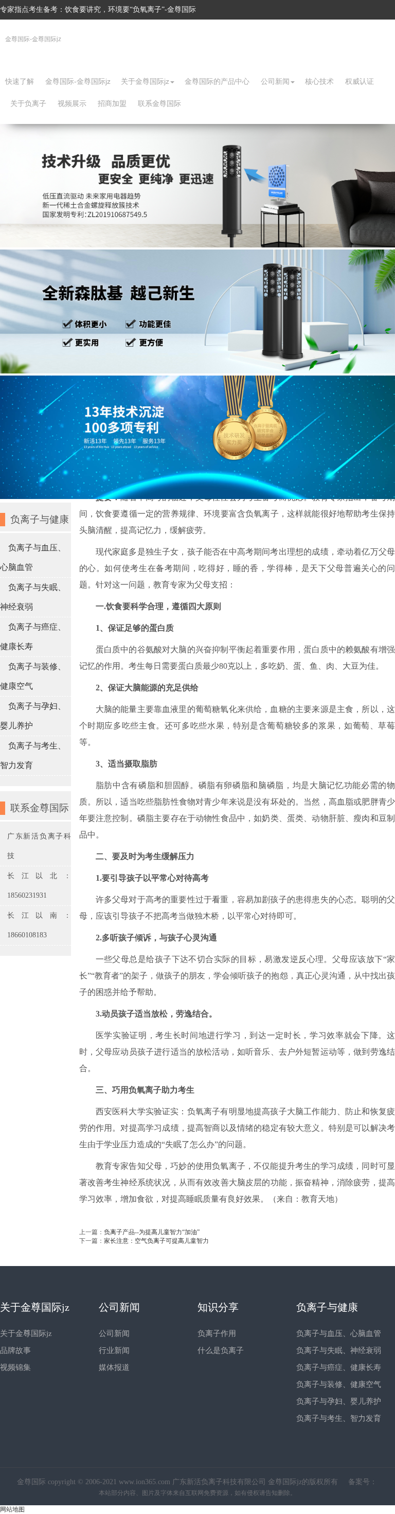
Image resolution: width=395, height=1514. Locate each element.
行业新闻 (114, 1350)
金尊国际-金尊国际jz (33, 39)
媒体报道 (114, 1367)
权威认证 (359, 81)
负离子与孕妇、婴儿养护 (338, 1401)
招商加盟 (112, 103)
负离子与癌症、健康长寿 (338, 1367)
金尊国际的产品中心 (217, 81)
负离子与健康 (327, 1307)
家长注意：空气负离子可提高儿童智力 (156, 1240)
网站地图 (12, 1509)
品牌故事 (15, 1350)
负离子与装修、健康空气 (338, 1384)
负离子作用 (217, 1333)
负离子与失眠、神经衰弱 (338, 1350)
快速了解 (19, 81)
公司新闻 (275, 81)
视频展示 (72, 103)
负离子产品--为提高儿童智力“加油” (152, 1232)
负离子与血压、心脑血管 (338, 1333)
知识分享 (218, 1307)
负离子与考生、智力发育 (338, 1418)
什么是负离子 (221, 1350)
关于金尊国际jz (145, 81)
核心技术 (319, 81)
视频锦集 (15, 1367)
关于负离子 (28, 103)
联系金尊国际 (159, 103)
